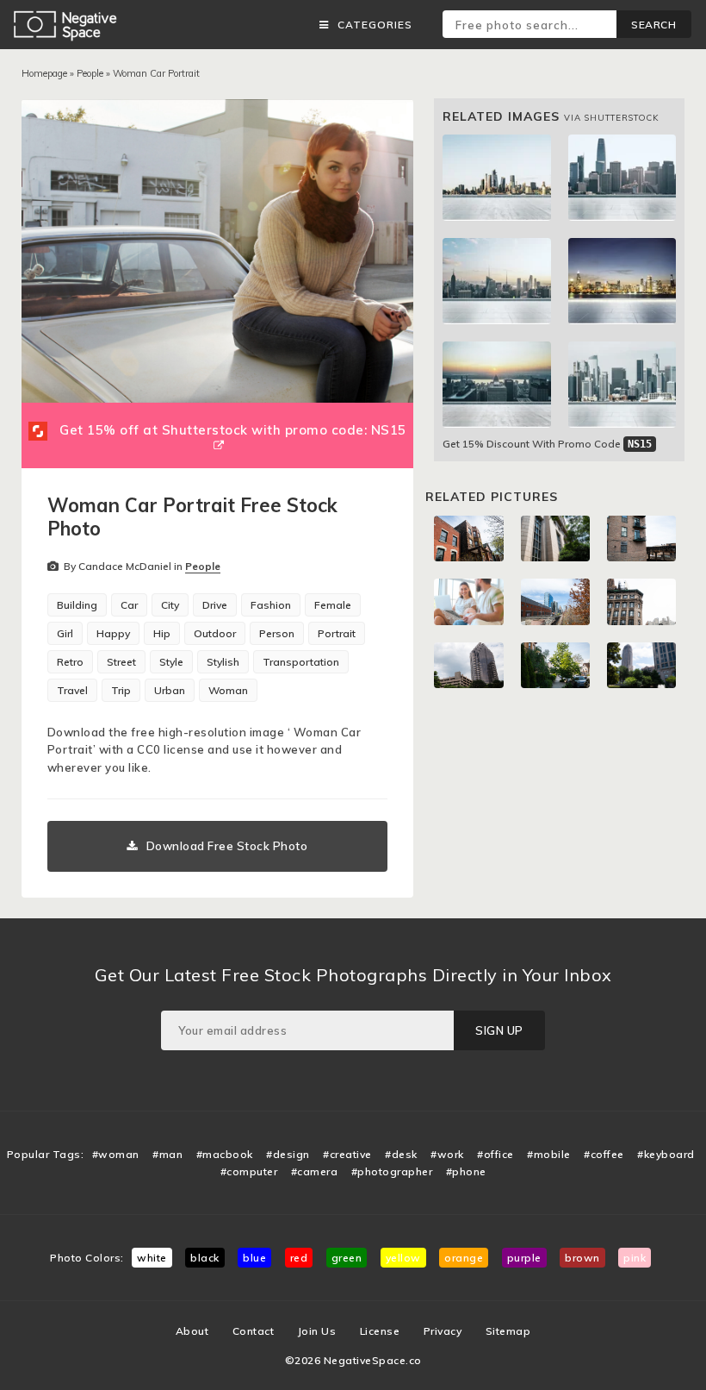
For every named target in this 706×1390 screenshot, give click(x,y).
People (90, 73)
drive (214, 604)
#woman (115, 1154)
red (299, 1257)
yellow (403, 1257)
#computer (249, 1171)
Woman (228, 690)
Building (77, 604)
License (380, 1330)
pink (634, 1257)
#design (288, 1154)
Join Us (317, 1330)
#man (167, 1154)
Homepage (44, 73)
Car (129, 604)
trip (121, 690)
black (205, 1257)
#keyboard (666, 1154)
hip (161, 633)
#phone (466, 1171)
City (170, 604)
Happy (113, 633)
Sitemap (508, 1330)
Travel (72, 690)
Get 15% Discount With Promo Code (547, 443)
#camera (314, 1171)
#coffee (604, 1154)
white (152, 1257)
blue (254, 1257)
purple (524, 1257)
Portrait (337, 633)
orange (463, 1257)
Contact (253, 1330)
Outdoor (215, 633)
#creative (347, 1154)
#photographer (392, 1171)
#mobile (549, 1154)
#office (495, 1154)
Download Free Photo (227, 846)
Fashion (271, 604)
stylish (223, 661)
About (192, 1330)
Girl (65, 633)
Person (276, 633)
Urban (169, 690)
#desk (401, 1154)
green (346, 1257)
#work (447, 1154)
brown (582, 1257)
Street (121, 661)
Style (171, 661)
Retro (70, 661)
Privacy (443, 1330)
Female (332, 604)
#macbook (224, 1154)
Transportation (301, 661)
